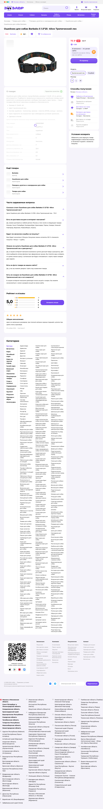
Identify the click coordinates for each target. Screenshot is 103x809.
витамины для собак (24, 484)
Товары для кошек (89, 645)
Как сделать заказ (42, 647)
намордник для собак (56, 533)
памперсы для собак (55, 380)
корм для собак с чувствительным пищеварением (41, 375)
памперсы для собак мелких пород (57, 389)
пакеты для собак (56, 398)
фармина (23, 409)
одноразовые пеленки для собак (57, 408)
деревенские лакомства (24, 396)
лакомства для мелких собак (40, 583)
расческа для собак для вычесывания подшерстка (57, 554)
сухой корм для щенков (41, 513)
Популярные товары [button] (11, 377)
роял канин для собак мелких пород (42, 441)
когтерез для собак (57, 570)
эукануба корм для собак (26, 590)
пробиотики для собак (25, 503)
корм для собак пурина (41, 489)
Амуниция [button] (10, 389)
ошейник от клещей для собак (26, 472)
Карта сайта (40, 675)
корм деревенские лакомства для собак (26, 604)
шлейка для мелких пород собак (57, 516)
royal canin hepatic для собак (41, 388)
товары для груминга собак (56, 567)
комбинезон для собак (56, 605)
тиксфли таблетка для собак (26, 468)
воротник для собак (26, 429)
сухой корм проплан (39, 477)
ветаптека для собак (24, 518)
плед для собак (56, 496)
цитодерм (39, 602)
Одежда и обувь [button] (10, 398)
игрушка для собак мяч (57, 594)
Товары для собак (19, 21)
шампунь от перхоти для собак (57, 424)
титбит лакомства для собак (41, 571)
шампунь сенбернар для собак (56, 415)
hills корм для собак (26, 598)
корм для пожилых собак (26, 574)
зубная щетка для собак (56, 443)
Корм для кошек (88, 647)
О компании (56, 645)
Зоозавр (7, 21)
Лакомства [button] (10, 374)
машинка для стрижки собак (55, 559)
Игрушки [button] (10, 394)
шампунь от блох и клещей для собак (57, 420)
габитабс (23, 363)
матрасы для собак (57, 494)
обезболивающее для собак (26, 422)
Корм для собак (88, 654)
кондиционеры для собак (57, 376)
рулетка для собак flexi (57, 540)
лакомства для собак (40, 567)
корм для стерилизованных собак (25, 543)
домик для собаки (57, 485)
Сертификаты (41, 670)
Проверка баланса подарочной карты (74, 653)
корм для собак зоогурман (25, 615)
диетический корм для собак (42, 380)
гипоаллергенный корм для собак (41, 370)
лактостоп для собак (55, 350)
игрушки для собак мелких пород (57, 586)
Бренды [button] (9, 346)
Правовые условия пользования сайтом (16, 683)
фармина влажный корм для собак (42, 548)
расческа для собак (57, 543)
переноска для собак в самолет (56, 468)
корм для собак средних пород (41, 432)
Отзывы (70, 666)
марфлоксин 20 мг (42, 615)
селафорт (23, 378)
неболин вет (24, 414)
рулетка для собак (57, 537)
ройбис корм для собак (41, 354)
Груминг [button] (9, 392)
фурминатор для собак (56, 563)
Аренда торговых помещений (57, 652)
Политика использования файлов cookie (41, 664)
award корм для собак (41, 362)
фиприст (23, 361)
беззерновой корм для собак (26, 548)
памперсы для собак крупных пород (55, 385)
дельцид (38, 617)
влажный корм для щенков (42, 563)
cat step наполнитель (24, 400)
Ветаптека (86, 659)
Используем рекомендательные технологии (18, 686)
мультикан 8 (55, 368)
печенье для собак (42, 589)
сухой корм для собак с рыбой (41, 505)
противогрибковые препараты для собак (26, 456)
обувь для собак (56, 613)
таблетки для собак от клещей (26, 460)
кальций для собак (26, 498)
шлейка (53, 509)
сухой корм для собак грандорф (41, 493)
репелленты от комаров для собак (26, 480)
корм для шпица (25, 555)
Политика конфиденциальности (44, 659)
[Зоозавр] (21, 8)
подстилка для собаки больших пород (56, 452)
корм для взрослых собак (26, 578)
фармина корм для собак (26, 623)
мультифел (54, 370)
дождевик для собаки (55, 619)
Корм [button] (8, 352)
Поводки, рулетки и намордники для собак (45, 21)
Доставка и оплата (42, 649)
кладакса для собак (57, 358)
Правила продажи (42, 656)
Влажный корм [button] (10, 370)
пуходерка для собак (56, 573)
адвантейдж (24, 346)
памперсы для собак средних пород (55, 394)
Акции (70, 659)
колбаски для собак (42, 587)
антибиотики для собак (25, 426)
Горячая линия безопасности (56, 656)
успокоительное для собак (25, 507)
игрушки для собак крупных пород (57, 582)
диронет (23, 353)
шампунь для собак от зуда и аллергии (26, 436)
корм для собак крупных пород (41, 424)
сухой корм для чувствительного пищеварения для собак (41, 399)
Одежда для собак (89, 657)
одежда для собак (57, 616)
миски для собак (56, 625)
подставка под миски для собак (56, 630)
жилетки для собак (57, 622)
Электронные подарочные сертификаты (72, 648)
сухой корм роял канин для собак (41, 473)
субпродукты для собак (25, 538)
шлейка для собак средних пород (57, 520)
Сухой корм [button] (10, 366)
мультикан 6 (55, 373)
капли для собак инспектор (25, 464)
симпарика (23, 381)
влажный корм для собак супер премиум (42, 559)
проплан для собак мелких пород (42, 445)
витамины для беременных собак (42, 609)
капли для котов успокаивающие (41, 605)
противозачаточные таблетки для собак (26, 432)
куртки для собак (56, 608)
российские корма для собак (26, 558)
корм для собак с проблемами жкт (41, 384)
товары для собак (25, 521)
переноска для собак (56, 464)
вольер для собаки (57, 487)
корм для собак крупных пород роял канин (41, 437)
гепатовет (23, 366)
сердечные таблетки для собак (26, 447)
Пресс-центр (56, 647)
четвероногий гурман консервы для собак (41, 530)
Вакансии (55, 660)
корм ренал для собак (41, 598)
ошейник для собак (57, 499)
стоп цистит (24, 383)
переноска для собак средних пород (56, 477)
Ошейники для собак (74, 21)
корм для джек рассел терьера (25, 552)
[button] (44, 34)
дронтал (23, 356)
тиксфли (23, 419)
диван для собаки (56, 449)
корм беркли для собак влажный (41, 534)
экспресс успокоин (26, 358)
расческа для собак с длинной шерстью (57, 549)
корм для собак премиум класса (25, 532)
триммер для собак (57, 577)
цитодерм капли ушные (41, 623)
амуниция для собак (55, 527)
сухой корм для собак (41, 469)
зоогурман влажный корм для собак (42, 543)
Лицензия (40, 645)
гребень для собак (57, 546)
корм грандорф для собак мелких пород (42, 449)
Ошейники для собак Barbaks (15, 24)
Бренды (70, 664)
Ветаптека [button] (10, 349)
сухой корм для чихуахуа (41, 501)
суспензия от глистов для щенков (57, 346)
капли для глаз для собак (26, 443)
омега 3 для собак (26, 500)
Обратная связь (41, 673)
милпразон (23, 371)
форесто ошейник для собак (41, 627)
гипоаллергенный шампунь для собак (57, 428)
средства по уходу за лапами (57, 432)
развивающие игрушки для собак (57, 590)
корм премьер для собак (42, 358)
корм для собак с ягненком (25, 570)
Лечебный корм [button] (10, 355)
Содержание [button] (11, 386)
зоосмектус (55, 365)
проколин (54, 360)
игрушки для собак (57, 579)
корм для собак (25, 526)
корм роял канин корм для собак (25, 582)
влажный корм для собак (42, 517)
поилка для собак (56, 627)
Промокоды (72, 661)
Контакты (55, 662)
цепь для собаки (56, 530)
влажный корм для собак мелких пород (42, 465)
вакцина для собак (26, 515)
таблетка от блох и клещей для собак (26, 476)
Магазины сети (73, 671)
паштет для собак (25, 535)
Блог (69, 669)
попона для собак (26, 440)
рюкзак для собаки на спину (57, 481)
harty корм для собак (40, 350)
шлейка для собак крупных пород (57, 512)
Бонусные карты (73, 645)
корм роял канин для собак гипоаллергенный (41, 393)
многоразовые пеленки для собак (57, 404)
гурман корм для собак (25, 609)
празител (23, 376)
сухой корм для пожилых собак (41, 509)
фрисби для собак (57, 598)
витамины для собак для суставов (26, 494)
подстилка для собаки (56, 490)
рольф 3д (23, 411)
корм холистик (25, 529)
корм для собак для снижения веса (42, 405)
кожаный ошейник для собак (57, 506)
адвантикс (23, 348)
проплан (23, 393)
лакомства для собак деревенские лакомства (42, 579)
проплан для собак (26, 600)
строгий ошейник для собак (56, 502)
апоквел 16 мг (40, 612)
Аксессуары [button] (11, 402)
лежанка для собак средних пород (57, 457)
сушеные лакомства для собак (40, 593)
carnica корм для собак (41, 346)
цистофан (54, 363)
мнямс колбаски (41, 575)
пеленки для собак (57, 401)
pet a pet (22, 416)
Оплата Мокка (72, 657)
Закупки (54, 649)
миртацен (23, 373)
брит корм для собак (40, 538)
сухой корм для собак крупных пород (41, 454)
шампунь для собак (57, 411)
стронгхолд (24, 386)
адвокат (22, 351)
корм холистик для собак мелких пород (42, 420)
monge (22, 388)
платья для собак (56, 611)
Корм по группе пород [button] (9, 361)
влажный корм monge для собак (41, 525)
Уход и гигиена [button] (9, 382)
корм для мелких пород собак (41, 428)
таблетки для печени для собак (25, 451)
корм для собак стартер (25, 586)
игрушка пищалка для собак (57, 601)
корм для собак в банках (25, 562)
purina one (23, 406)
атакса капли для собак (56, 354)
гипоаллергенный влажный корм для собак (42, 415)
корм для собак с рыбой (25, 566)
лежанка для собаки (57, 446)
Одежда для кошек (89, 649)
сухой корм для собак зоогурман (41, 485)
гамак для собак (56, 461)
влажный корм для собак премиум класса (42, 553)
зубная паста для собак (56, 439)
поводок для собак (57, 524)
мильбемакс (24, 368)
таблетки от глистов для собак (26, 511)
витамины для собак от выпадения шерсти (26, 489)
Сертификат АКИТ (42, 668)
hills (21, 391)
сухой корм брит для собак (41, 481)
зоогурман (23, 404)
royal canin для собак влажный (40, 521)
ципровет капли (41, 620)
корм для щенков (25, 524)
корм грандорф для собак (26, 627)
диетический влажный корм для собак (42, 410)
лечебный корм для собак (42, 366)
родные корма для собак (26, 619)
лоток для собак (56, 436)
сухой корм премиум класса (41, 497)
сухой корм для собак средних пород (41, 460)
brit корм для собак (26, 612)
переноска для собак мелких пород (57, 472)
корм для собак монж (25, 594)
